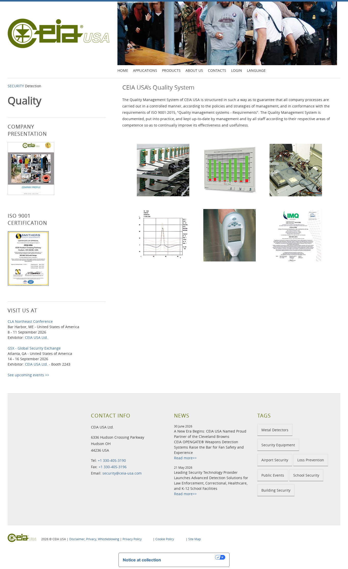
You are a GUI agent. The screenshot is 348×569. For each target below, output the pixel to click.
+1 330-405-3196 (113, 466)
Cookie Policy (164, 539)
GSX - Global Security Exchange (34, 348)
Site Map (194, 539)
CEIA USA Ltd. (36, 337)
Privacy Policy (132, 539)
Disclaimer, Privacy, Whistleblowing (94, 539)
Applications (145, 70)
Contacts (217, 70)
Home (122, 70)
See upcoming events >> (28, 374)
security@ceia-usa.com (122, 473)
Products (171, 70)
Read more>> (185, 457)
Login (236, 70)
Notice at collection (142, 559)
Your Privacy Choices (190, 557)
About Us (194, 70)
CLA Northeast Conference (30, 321)
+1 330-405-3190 (112, 460)
